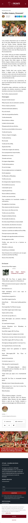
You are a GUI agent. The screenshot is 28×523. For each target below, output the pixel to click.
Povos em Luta (6, 10)
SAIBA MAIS (8, 513)
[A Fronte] (14, 3)
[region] (14, 513)
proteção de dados (7, 498)
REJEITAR (14, 520)
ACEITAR (14, 516)
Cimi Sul (3, 414)
